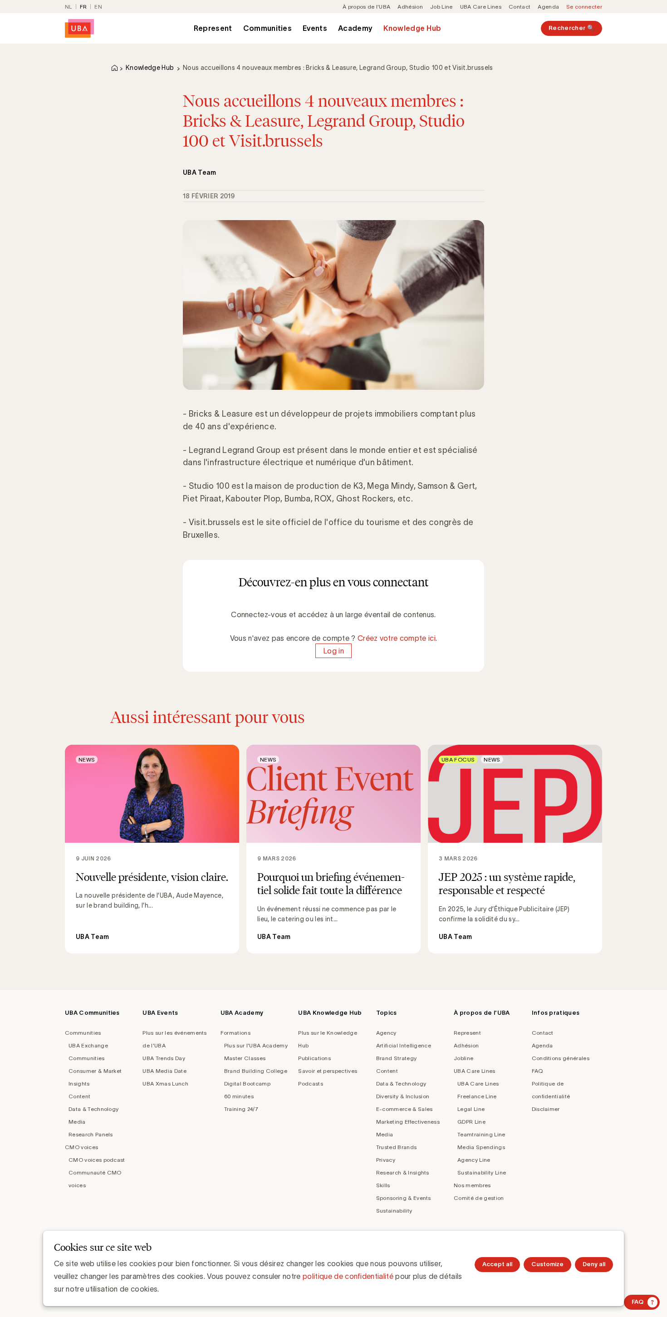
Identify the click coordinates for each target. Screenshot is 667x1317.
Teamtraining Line (481, 1134)
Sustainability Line (481, 1172)
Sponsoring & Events (403, 1198)
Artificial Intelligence (403, 1045)
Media (77, 1122)
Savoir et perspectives (327, 1071)
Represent (213, 28)
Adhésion (410, 7)
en (98, 7)
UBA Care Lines (480, 7)
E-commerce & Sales (404, 1109)
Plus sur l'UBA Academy (256, 1045)
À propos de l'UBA (366, 7)
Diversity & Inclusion (403, 1096)
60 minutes (239, 1096)
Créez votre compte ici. (397, 638)
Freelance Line (476, 1096)
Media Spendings (481, 1147)
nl (68, 7)
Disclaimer (546, 1109)
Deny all (594, 1264)
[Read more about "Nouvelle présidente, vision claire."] (152, 849)
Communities (267, 28)
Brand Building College (255, 1071)
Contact (519, 7)
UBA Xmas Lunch (165, 1083)
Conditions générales (560, 1058)
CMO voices (81, 1147)
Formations (235, 1033)
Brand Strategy (396, 1058)
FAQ (537, 1071)
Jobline (463, 1058)
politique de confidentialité (348, 1276)
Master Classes (244, 1058)
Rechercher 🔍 (571, 28)
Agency (386, 1033)
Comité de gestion (479, 1198)
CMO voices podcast (97, 1160)
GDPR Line (471, 1122)
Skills (383, 1185)
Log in (333, 651)
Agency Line (473, 1160)
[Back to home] (79, 28)
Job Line (441, 7)
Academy (355, 28)
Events (315, 28)
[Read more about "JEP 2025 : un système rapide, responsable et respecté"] (515, 849)
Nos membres (472, 1185)
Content (79, 1096)
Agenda (548, 7)
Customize (547, 1264)
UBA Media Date (164, 1071)
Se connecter (584, 7)
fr (83, 7)
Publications (314, 1058)
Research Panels (91, 1134)
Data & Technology (93, 1109)
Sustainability (394, 1211)
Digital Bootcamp (247, 1083)
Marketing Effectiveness (408, 1122)
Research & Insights (402, 1172)
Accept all (497, 1264)
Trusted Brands (396, 1147)
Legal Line (471, 1109)
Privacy (385, 1160)
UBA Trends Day (163, 1058)
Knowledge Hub (412, 28)
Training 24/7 (241, 1109)
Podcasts (310, 1083)
